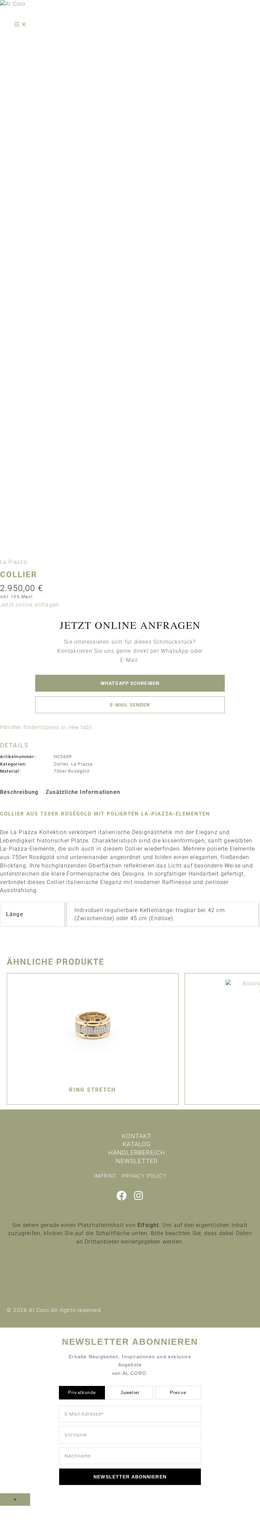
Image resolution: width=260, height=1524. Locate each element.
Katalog (137, 1144)
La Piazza (13, 562)
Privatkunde (82, 1392)
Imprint (105, 1176)
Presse (178, 1392)
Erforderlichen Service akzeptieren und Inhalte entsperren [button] (130, 1261)
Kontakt (136, 1136)
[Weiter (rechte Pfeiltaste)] (42, 1520)
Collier (61, 764)
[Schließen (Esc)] (100, 1511)
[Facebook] (121, 1199)
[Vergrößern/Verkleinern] (13, 1511)
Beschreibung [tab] (19, 792)
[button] (29, 604)
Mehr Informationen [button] (130, 1269)
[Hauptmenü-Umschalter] (20, 25)
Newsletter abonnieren (130, 1476)
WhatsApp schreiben (130, 683)
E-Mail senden (130, 704)
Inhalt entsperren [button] (130, 1253)
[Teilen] (71, 1511)
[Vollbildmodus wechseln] (42, 1511)
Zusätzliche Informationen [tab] (83, 792)
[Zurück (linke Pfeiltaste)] (13, 1520)
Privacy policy (144, 1176)
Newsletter (137, 1161)
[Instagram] (138, 1199)
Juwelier (130, 1392)
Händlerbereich (137, 1152)
